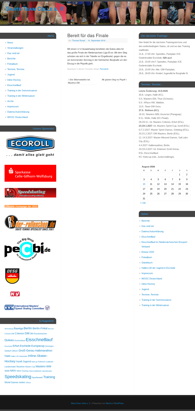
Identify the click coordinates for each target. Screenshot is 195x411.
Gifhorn (15, 351)
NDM (7, 371)
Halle (7, 355)
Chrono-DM (9, 334)
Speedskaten (47, 371)
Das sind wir (13, 53)
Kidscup (34, 362)
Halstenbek (23, 356)
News (10, 42)
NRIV (13, 370)
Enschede (8, 346)
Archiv (10, 101)
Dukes (9, 340)
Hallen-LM (14, 356)
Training (49, 377)
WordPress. (119, 403)
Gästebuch (147, 262)
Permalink (104, 69)
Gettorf (8, 351)
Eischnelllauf (19, 340)
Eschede (25, 345)
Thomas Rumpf (78, 40)
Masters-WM (43, 366)
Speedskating (18, 376)
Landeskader (10, 367)
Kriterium (42, 362)
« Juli (142, 202)
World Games (11, 382)
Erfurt (16, 345)
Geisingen (49, 346)
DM (27, 333)
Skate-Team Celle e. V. (35, 8)
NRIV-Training (22, 371)
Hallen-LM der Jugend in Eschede (158, 268)
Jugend (11, 74)
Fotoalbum (12, 64)
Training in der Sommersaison (22, 90)
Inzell (19, 361)
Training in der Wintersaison (21, 95)
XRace (28, 382)
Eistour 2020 (148, 252)
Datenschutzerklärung (18, 111)
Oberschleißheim (35, 371)
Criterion (19, 333)
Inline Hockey (14, 80)
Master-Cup (30, 367)
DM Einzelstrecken (38, 333)
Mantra (109, 403)
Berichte (11, 58)
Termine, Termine (15, 69)
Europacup (37, 345)
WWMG (22, 382)
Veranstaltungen (15, 48)
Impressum (13, 106)
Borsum (51, 329)
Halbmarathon (43, 350)
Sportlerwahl (37, 377)
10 (144, 184)
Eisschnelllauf (14, 85)
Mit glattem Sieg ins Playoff (114, 79)
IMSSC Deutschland (17, 117)
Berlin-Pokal (40, 328)
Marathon (20, 367)
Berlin (28, 328)
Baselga (18, 328)
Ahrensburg (9, 329)
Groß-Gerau (26, 350)
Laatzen (49, 361)
